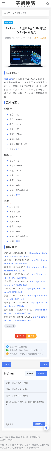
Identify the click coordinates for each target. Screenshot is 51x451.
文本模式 (41, 373)
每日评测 (16, 13)
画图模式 (30, 373)
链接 (18, 148)
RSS (31, 436)
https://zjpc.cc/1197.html (29, 350)
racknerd (8, 78)
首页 (8, 13)
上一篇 (6, 364)
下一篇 (44, 364)
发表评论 (39, 424)
